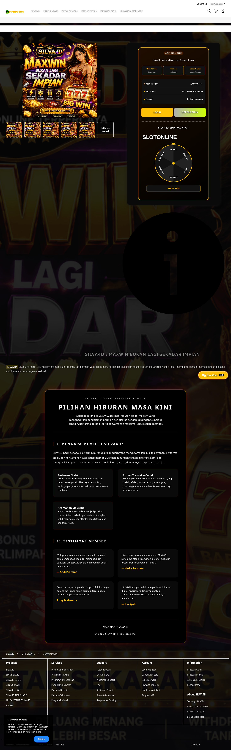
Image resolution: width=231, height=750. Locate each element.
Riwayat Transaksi (150, 685)
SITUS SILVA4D (13, 685)
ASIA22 (9, 705)
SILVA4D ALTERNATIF (16, 695)
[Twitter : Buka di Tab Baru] (211, 745)
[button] (216, 11)
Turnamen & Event (60, 674)
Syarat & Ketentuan (106, 695)
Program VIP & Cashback (63, 680)
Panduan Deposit (59, 690)
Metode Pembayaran (61, 685)
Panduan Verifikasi (151, 690)
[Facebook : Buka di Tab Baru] (204, 745)
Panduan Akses (194, 669)
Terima (41, 739)
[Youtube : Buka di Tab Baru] (223, 745)
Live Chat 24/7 (103, 674)
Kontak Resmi (193, 685)
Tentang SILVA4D (195, 701)
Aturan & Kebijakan (196, 680)
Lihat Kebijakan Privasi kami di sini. (26, 732)
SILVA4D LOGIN (13, 680)
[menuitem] (35, 11)
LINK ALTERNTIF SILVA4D (18, 700)
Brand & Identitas (195, 717)
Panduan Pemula (195, 674)
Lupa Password (149, 680)
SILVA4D (12, 366)
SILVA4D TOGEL (13, 690)
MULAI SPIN (173, 188)
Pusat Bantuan (104, 669)
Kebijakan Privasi (105, 690)
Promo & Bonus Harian (62, 669)
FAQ (99, 685)
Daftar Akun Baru (150, 674)
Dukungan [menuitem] (202, 4)
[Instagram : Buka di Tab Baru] (217, 745)
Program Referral (59, 700)
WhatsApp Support (106, 680)
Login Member (149, 669)
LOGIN (157, 112)
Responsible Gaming (106, 700)
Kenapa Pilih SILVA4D (197, 706)
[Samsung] (14, 8)
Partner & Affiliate (195, 711)
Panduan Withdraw (60, 695)
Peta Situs (60, 745)
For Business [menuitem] (216, 4)
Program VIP (148, 695)
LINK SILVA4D (12, 674)
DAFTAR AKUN (190, 112)
